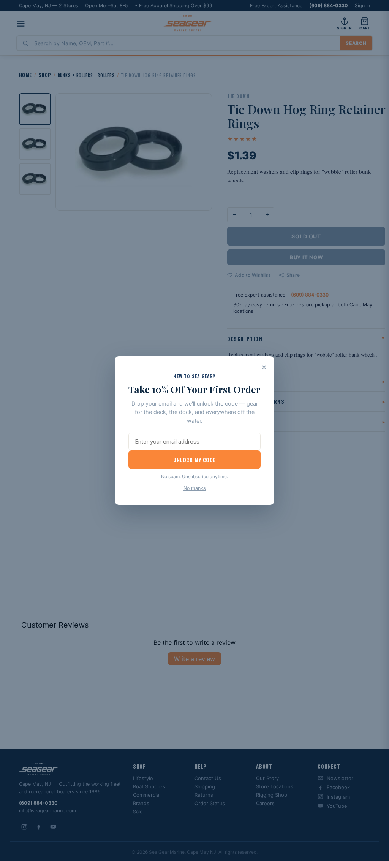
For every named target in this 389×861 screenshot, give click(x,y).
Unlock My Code (194, 460)
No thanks (194, 488)
